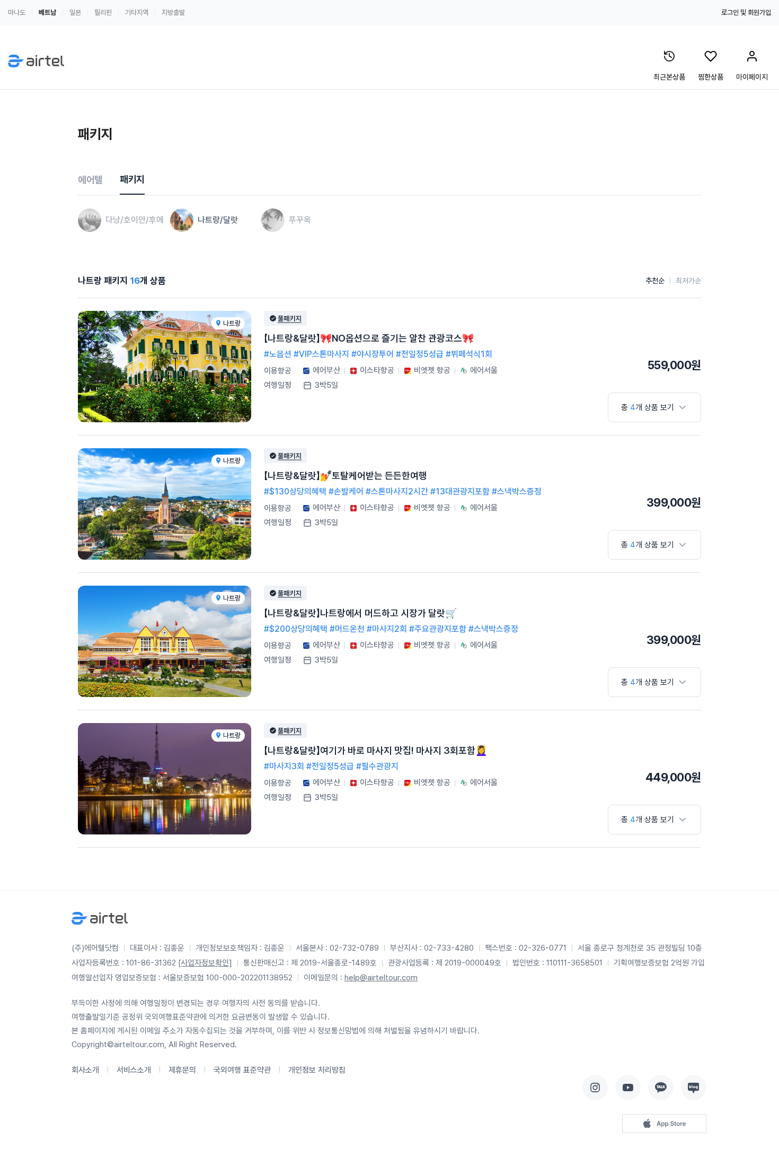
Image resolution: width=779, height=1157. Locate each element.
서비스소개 (134, 1070)
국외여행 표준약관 (242, 1070)
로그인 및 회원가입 (746, 12)
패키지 (132, 179)
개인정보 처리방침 (317, 1070)
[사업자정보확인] (205, 963)
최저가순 (688, 280)
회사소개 (85, 1070)
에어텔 (90, 179)
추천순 (655, 280)
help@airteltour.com (381, 977)
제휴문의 (182, 1070)
